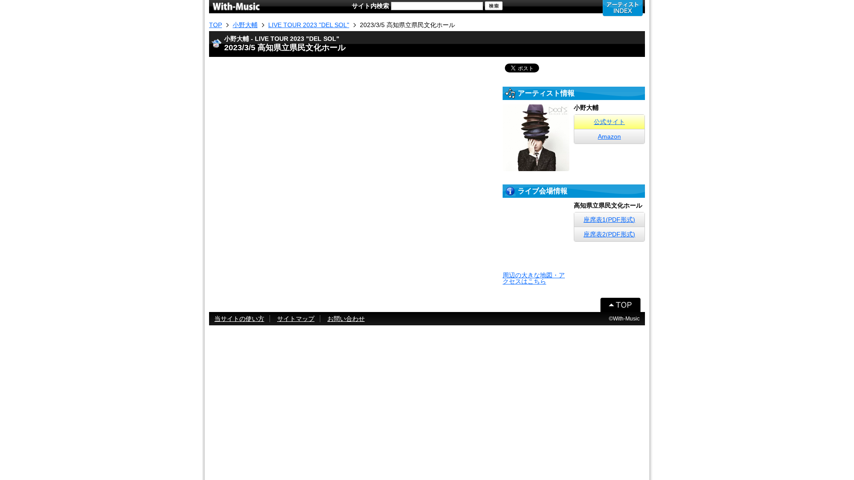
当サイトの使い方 (239, 318)
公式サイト (609, 121)
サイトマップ (295, 318)
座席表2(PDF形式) (609, 234)
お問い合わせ (346, 318)
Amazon (609, 136)
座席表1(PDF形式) (609, 219)
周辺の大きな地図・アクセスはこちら (534, 278)
